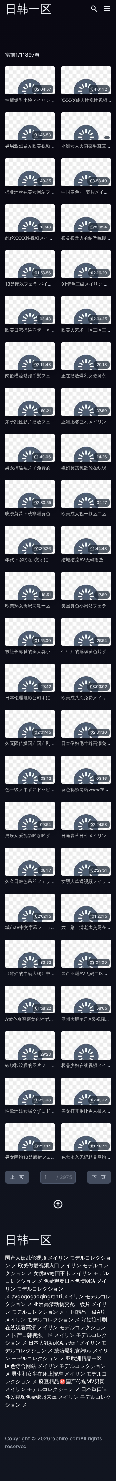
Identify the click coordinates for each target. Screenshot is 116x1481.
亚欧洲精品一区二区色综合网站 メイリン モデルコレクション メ (56, 1366)
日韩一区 (28, 9)
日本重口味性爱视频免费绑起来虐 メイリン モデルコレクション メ (58, 1397)
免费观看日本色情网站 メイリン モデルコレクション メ (56, 1289)
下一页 (99, 1177)
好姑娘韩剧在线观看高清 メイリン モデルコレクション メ (56, 1327)
